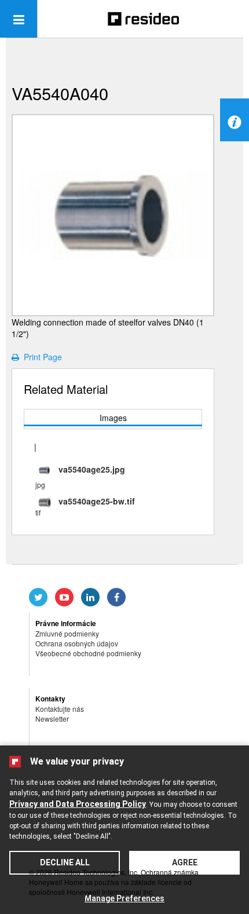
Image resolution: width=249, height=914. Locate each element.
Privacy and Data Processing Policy (77, 804)
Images (113, 417)
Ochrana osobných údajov (76, 643)
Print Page (40, 357)
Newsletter (52, 718)
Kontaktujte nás (59, 709)
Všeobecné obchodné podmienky (88, 653)
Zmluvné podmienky (67, 633)
